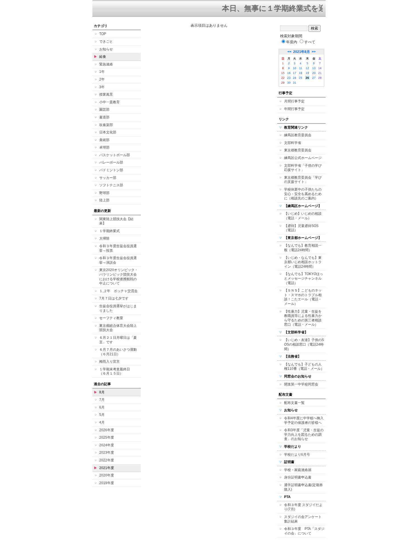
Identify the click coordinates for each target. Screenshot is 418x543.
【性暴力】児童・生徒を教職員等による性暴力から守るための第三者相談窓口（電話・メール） (303, 318)
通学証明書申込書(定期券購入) (303, 487)
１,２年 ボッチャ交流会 (118, 291)
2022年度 (106, 460)
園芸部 (104, 110)
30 (289, 82)
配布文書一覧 (294, 403)
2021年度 (106, 468)
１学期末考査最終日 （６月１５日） (116, 371)
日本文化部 (107, 132)
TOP (102, 34)
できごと (106, 42)
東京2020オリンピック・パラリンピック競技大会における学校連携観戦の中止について (118, 276)
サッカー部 (107, 178)
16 (289, 73)
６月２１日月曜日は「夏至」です (118, 340)
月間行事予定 (294, 101)
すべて (309, 42)
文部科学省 (292, 143)
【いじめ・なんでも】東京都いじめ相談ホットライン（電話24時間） (303, 262)
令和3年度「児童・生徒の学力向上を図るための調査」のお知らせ (304, 434)
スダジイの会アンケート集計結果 (303, 519)
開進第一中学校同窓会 (301, 384)
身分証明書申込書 (297, 477)
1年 (102, 72)
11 (300, 68)
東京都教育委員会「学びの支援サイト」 (303, 180)
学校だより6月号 (297, 455)
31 (294, 82)
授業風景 (106, 94)
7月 (102, 400)
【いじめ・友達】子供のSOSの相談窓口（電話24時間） (304, 344)
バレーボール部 (111, 162)
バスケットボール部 (114, 155)
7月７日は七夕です (114, 298)
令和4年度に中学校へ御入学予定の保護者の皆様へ (304, 420)
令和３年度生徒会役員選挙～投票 (118, 248)
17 (294, 73)
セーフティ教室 (111, 318)
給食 (102, 57)
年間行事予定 (294, 109)
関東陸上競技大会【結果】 (116, 221)
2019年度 (106, 483)
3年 (102, 87)
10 (294, 68)
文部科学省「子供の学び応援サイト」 (303, 168)
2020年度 (106, 475)
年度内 (291, 42)
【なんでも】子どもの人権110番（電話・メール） (304, 366)
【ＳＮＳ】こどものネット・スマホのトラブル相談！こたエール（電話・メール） (303, 297)
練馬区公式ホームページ (303, 158)
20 (314, 73)
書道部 (104, 117)
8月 (102, 392)
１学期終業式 (109, 231)
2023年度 (106, 453)
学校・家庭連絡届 (297, 470)
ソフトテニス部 (111, 185)
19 (307, 73)
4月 (102, 422)
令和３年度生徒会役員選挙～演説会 (118, 260)
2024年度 (106, 445)
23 (289, 77)
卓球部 (104, 147)
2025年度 (106, 437)
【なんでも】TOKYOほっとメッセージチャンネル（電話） (303, 278)
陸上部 (104, 200)
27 (314, 77)
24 (294, 77)
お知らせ (106, 49)
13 (314, 68)
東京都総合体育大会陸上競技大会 (118, 328)
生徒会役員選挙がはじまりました (118, 308)
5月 (102, 415)
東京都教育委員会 (297, 150)
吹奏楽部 (106, 125)
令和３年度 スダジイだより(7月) (303, 507)
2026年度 (106, 430)
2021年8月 (301, 52)
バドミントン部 (111, 170)
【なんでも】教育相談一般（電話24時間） (303, 247)
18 (300, 73)
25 (300, 77)
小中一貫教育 (109, 102)
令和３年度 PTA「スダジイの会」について (304, 531)
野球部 (104, 193)
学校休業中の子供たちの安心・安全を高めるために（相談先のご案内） (303, 193)
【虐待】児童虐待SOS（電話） (301, 228)
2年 (102, 79)
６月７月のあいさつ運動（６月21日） (118, 352)
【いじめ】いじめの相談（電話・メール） (303, 216)
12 (307, 68)
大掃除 (104, 238)
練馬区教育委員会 (297, 135)
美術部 (104, 140)
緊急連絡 (106, 64)
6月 (102, 407)
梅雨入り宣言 (109, 362)
